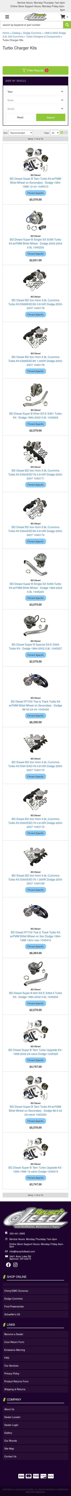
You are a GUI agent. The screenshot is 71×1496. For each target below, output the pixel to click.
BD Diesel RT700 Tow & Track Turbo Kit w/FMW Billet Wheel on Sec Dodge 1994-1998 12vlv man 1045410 (35, 936)
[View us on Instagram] (15, 1265)
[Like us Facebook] (8, 1265)
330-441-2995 (17, 1233)
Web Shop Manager (35, 1492)
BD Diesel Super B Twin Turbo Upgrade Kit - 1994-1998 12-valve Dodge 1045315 (35, 1169)
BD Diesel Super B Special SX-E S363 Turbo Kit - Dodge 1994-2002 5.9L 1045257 (35, 646)
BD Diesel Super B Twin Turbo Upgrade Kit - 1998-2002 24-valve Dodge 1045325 (35, 1052)
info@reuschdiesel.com (22, 1251)
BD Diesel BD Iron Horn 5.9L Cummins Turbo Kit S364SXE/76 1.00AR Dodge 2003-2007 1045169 (35, 879)
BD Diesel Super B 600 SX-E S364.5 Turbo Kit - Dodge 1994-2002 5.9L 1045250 (35, 995)
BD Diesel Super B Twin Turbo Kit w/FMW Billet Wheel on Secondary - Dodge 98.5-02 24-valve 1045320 (35, 1110)
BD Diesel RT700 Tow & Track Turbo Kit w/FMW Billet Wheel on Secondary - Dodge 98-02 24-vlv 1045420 (35, 705)
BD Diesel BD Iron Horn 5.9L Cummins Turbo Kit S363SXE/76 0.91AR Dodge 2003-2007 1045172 (35, 823)
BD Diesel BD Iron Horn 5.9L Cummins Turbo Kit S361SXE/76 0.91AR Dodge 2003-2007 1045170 (35, 766)
